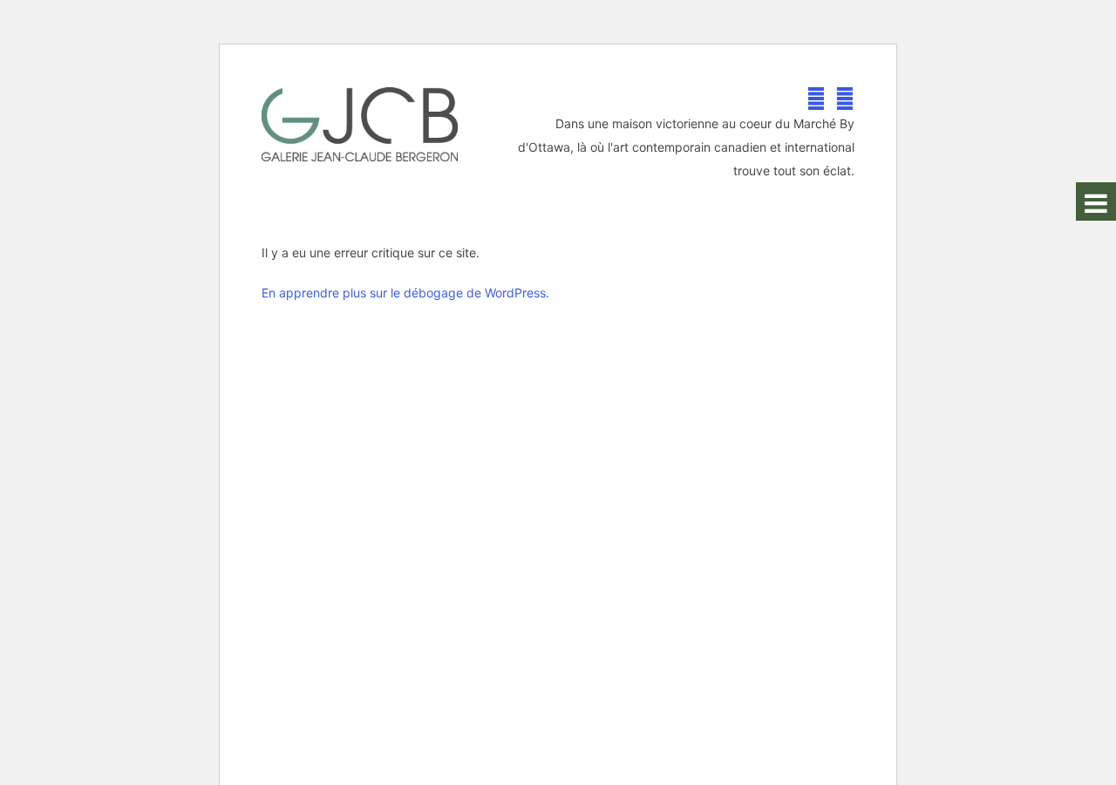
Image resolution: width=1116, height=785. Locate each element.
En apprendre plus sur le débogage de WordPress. (405, 292)
